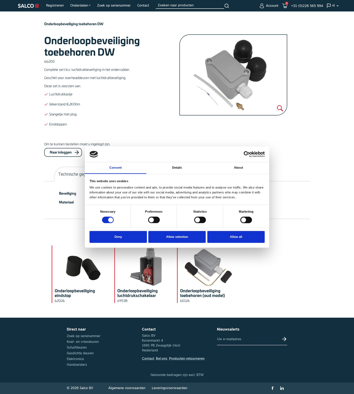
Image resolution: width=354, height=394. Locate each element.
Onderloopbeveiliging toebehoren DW (73, 23)
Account (272, 6)
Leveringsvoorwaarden (169, 388)
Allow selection (177, 237)
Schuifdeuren (77, 347)
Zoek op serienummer (114, 5)
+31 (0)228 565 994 (307, 6)
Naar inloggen (61, 151)
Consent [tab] (115, 167)
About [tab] (238, 167)
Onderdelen (79, 5)
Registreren (55, 5)
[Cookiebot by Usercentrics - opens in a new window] (247, 154)
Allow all (236, 237)
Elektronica (75, 359)
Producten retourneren (187, 358)
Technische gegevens (77, 174)
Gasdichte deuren (80, 353)
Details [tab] (177, 167)
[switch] (154, 220)
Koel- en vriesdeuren (83, 342)
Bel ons (161, 358)
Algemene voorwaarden (126, 388)
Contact (143, 5)
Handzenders (77, 365)
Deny (118, 237)
